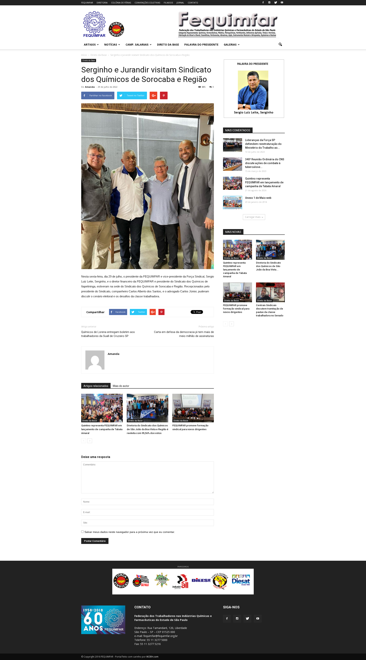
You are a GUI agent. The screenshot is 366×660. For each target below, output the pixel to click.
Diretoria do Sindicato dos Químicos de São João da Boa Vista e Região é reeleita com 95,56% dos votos (147, 429)
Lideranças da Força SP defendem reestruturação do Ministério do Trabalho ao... (263, 144)
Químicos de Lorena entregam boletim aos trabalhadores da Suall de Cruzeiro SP (108, 334)
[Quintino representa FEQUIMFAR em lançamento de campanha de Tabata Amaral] (102, 408)
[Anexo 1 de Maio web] (232, 202)
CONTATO (193, 2)
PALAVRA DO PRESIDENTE (201, 44)
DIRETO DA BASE (168, 44)
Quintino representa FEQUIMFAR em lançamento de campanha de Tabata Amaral (101, 429)
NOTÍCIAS (110, 44)
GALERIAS (230, 44)
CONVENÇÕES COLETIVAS (147, 2)
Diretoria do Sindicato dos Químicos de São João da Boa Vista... (268, 266)
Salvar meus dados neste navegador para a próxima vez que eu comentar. (129, 531)
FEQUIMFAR (87, 2)
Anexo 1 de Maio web (258, 197)
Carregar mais (252, 217)
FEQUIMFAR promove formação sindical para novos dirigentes (236, 309)
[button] (280, 44)
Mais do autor (121, 385)
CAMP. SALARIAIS (137, 44)
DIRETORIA (102, 2)
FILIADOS (168, 2)
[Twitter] (276, 2)
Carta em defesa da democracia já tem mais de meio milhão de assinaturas (184, 334)
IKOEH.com (152, 656)
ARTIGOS (90, 44)
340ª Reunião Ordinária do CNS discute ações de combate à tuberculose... (264, 163)
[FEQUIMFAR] (95, 36)
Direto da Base (88, 60)
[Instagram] (269, 2)
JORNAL (180, 2)
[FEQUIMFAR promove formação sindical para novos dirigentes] (193, 408)
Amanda (90, 86)
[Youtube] (282, 2)
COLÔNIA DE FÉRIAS (121, 2)
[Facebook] (263, 2)
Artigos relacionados (95, 385)
